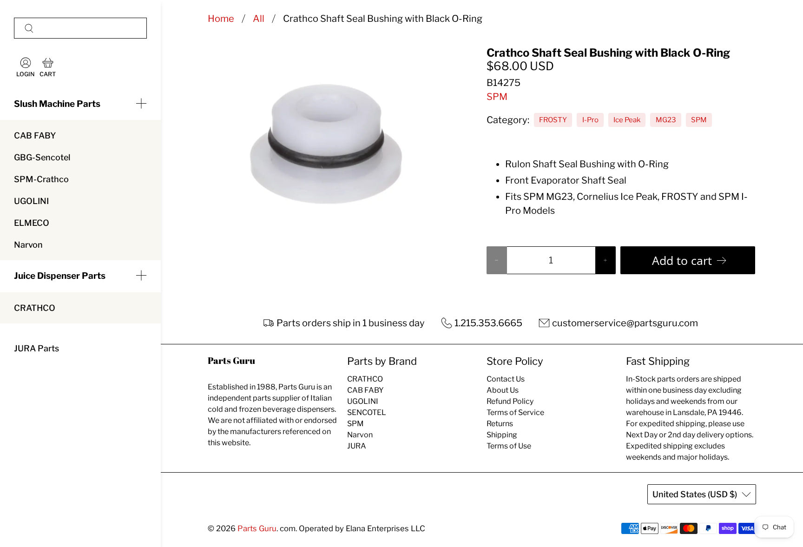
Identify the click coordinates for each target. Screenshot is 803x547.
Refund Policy (510, 401)
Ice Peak (626, 120)
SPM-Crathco (41, 179)
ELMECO (31, 223)
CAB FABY (35, 135)
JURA (356, 446)
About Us (503, 390)
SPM (497, 96)
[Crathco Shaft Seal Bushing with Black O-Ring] (322, 138)
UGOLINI (31, 201)
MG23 (666, 120)
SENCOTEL (366, 412)
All (258, 18)
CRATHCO (34, 308)
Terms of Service (515, 412)
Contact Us (506, 379)
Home (221, 18)
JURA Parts (36, 348)
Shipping (502, 434)
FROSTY (553, 120)
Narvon (28, 245)
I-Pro (590, 120)
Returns (500, 423)
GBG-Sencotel (42, 157)
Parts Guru (256, 528)
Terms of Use (509, 446)
